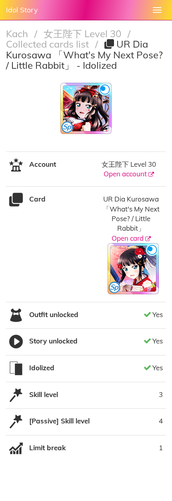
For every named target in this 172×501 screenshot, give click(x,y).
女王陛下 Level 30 (84, 34)
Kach (18, 34)
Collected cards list (48, 44)
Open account (126, 174)
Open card (128, 238)
